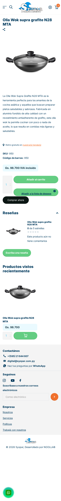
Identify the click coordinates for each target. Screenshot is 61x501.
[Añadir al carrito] (25, 336)
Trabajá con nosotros (14, 429)
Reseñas (10, 213)
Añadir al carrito (36, 179)
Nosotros (8, 412)
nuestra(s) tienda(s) (32, 145)
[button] (36, 192)
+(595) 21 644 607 (17, 356)
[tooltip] (54, 191)
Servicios (8, 418)
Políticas (7, 424)
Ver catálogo (5, 7)
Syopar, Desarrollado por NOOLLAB (35, 447)
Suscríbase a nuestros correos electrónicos (20, 388)
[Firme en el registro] (50, 7)
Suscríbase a (54, 397)
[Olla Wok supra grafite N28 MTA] (20, 292)
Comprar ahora (15, 200)
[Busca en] (11, 7)
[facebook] (20, 380)
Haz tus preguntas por (26, 365)
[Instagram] (4, 380)
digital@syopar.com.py (21, 361)
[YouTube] (12, 380)
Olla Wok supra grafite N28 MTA (18, 319)
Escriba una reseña (17, 252)
